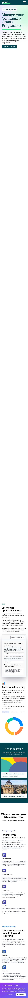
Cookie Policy (21, 990)
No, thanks (10, 995)
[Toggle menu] (24, 2)
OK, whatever (21, 995)
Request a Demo (9, 47)
